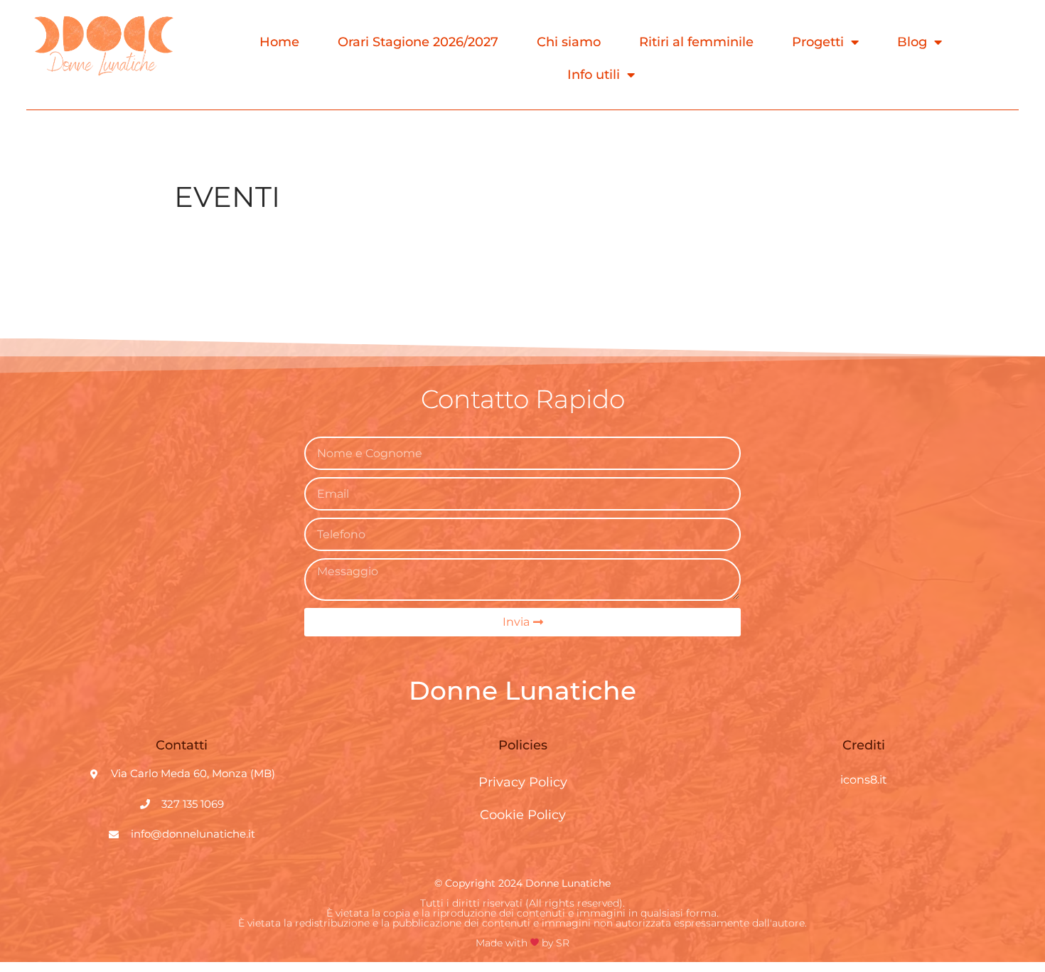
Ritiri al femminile (696, 42)
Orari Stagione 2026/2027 (418, 42)
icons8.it (863, 779)
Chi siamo (569, 42)
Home (279, 42)
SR (562, 942)
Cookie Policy (523, 815)
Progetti (818, 42)
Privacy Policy (522, 782)
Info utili (593, 74)
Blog (912, 42)
